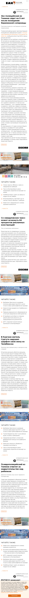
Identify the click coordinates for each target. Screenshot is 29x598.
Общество (3, 144)
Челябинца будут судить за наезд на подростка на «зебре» (14, 195)
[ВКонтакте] (19, 148)
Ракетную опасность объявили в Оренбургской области (12, 444)
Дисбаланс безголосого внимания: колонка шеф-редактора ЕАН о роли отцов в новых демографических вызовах (15, 304)
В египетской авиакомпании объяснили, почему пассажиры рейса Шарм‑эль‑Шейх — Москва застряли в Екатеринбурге (15, 551)
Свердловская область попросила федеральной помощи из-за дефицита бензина (14, 439)
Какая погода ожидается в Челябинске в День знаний (15, 309)
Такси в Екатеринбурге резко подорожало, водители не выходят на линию (14, 191)
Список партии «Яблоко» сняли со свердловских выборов (13, 186)
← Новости (4, 6)
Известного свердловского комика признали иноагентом (13, 203)
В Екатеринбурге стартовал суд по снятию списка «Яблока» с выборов (13, 199)
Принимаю (14, 595)
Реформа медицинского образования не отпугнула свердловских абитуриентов (15, 313)
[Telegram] (23, 148)
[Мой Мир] (25, 148)
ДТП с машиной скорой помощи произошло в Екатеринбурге (12, 322)
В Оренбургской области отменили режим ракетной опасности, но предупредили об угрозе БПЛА (13, 318)
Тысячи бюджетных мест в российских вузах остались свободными (14, 434)
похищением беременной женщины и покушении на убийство (14, 34)
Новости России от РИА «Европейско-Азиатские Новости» (11, 3)
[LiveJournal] (27, 148)
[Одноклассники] (21, 148)
